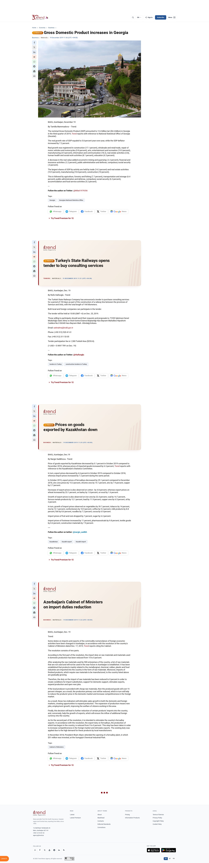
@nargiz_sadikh (80, 532)
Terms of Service (158, 814)
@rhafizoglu (78, 355)
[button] (34, 43)
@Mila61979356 (80, 190)
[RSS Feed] (64, 850)
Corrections (101, 827)
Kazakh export (67, 542)
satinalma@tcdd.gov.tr (63, 328)
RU (174, 858)
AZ (170, 858)
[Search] (133, 17)
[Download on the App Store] (153, 850)
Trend (74, 134)
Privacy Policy (157, 818)
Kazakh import (81, 542)
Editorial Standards (104, 824)
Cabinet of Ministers (57, 747)
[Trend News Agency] (39, 813)
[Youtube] (49, 850)
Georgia (52, 200)
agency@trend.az (38, 835)
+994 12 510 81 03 (38, 833)
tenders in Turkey (56, 364)
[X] (45, 850)
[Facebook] (40, 850)
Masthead (101, 818)
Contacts (101, 821)
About (100, 814)
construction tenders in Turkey (76, 364)
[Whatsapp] (35, 850)
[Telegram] (54, 850)
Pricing (127, 814)
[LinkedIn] (59, 850)
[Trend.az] (40, 17)
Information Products (132, 818)
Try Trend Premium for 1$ (62, 218)
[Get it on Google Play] (168, 850)
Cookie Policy (157, 824)
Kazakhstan (54, 542)
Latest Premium (75, 818)
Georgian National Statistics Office (71, 200)
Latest (72, 814)
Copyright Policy (158, 821)
